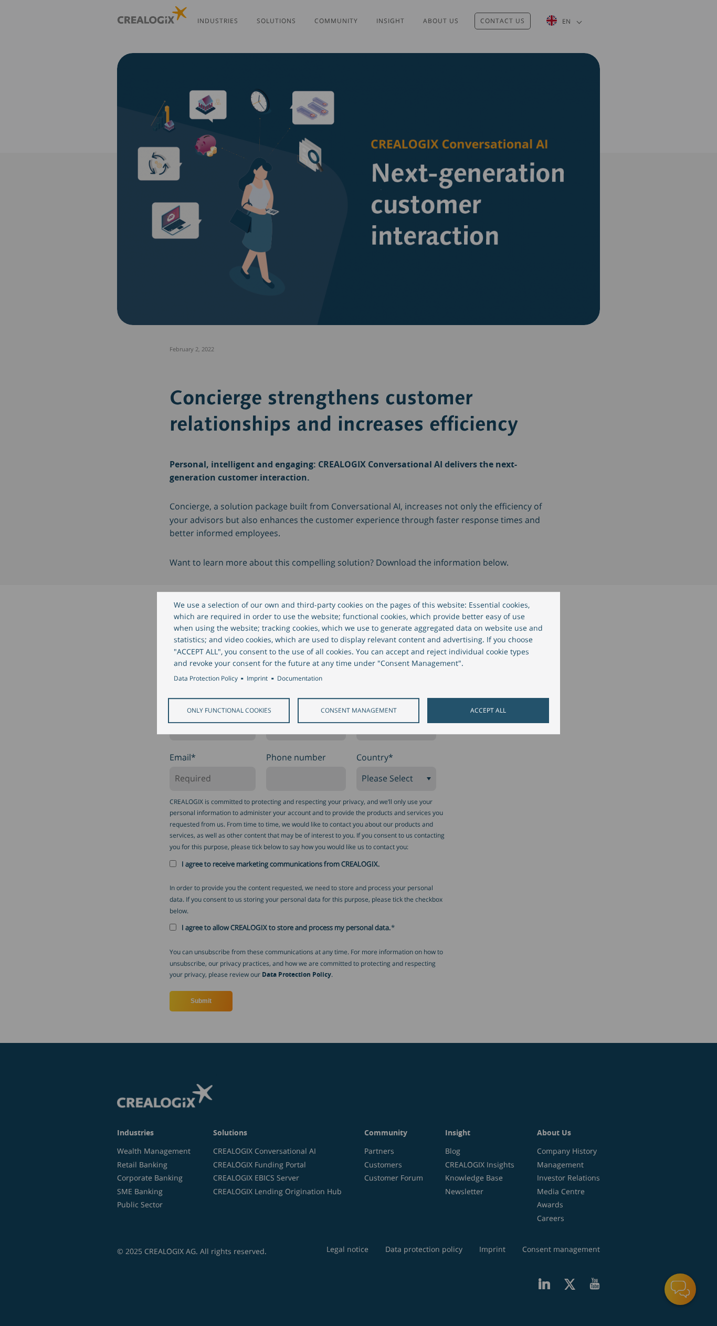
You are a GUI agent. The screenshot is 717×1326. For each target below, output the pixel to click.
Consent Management (359, 710)
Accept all (488, 710)
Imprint (257, 678)
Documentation (299, 678)
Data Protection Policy (206, 678)
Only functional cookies (229, 710)
